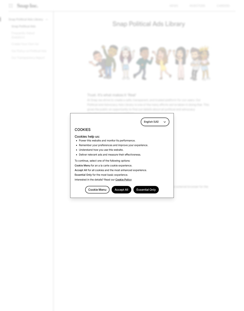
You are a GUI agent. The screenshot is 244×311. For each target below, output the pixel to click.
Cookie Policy (123, 179)
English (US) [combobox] (151, 121)
